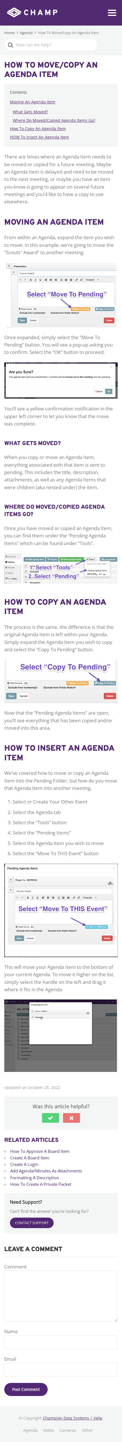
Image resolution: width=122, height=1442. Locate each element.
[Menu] (112, 13)
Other (87, 1430)
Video (48, 1430)
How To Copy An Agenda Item (38, 128)
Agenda (30, 1430)
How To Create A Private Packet (40, 1184)
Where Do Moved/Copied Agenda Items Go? (54, 120)
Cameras (68, 1430)
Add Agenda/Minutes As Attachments (46, 1171)
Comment (15, 1266)
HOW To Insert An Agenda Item (39, 137)
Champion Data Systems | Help (72, 1418)
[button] (50, 1118)
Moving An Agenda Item (32, 102)
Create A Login (24, 1164)
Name (11, 1331)
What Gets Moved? (30, 111)
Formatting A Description (34, 1177)
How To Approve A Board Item (40, 1151)
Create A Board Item (29, 1158)
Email (10, 1359)
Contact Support (32, 1222)
